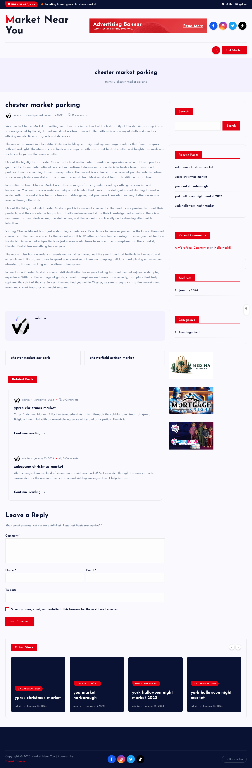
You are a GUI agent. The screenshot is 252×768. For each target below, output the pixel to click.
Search (184, 111)
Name (10, 570)
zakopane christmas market (194, 167)
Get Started (234, 50)
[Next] (238, 647)
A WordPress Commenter (192, 247)
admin (17, 115)
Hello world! (222, 247)
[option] (39, 684)
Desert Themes (15, 761)
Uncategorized (34, 115)
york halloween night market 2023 (198, 196)
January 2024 (188, 290)
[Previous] (231, 647)
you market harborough (191, 186)
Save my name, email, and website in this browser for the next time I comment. (65, 609)
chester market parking (132, 82)
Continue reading (28, 433)
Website (11, 590)
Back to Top (236, 759)
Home (109, 82)
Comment (12, 535)
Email (91, 570)
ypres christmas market (191, 176)
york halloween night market (194, 205)
